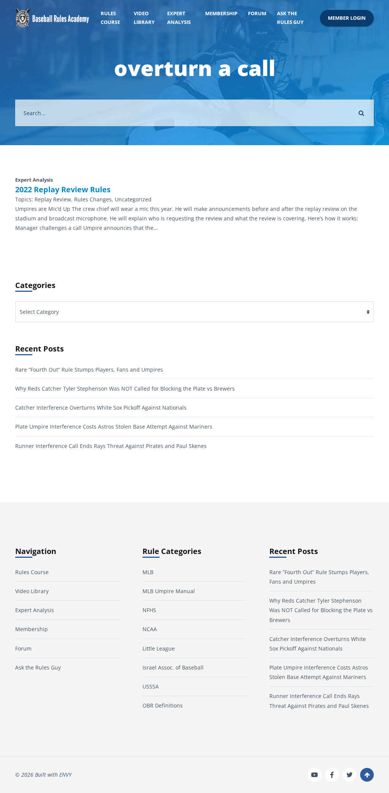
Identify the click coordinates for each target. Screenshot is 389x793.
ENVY (65, 774)
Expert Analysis (179, 17)
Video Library (144, 17)
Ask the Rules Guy (290, 17)
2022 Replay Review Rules (63, 190)
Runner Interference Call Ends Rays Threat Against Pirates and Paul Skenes (111, 446)
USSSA (150, 686)
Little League (158, 648)
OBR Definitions (162, 705)
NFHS (149, 610)
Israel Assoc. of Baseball (173, 667)
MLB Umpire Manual (168, 591)
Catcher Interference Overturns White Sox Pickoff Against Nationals (101, 407)
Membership (221, 13)
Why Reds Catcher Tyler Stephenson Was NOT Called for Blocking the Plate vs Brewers (125, 388)
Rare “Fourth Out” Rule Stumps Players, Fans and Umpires (89, 369)
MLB (147, 572)
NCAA (149, 629)
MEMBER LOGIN (347, 18)
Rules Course (110, 17)
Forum (257, 13)
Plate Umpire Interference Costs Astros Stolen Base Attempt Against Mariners (113, 426)
